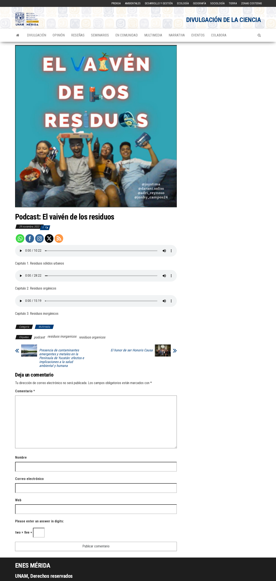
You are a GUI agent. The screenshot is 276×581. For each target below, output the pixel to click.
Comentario (25, 391)
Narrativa (177, 35)
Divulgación (36, 35)
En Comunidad (126, 35)
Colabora (218, 35)
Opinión (59, 35)
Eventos (198, 35)
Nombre (21, 457)
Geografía (199, 3)
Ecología (183, 3)
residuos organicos (92, 337)
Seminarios (100, 35)
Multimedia (153, 35)
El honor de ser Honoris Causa (132, 350)
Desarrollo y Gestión (159, 3)
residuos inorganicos (61, 336)
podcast (39, 337)
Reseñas (78, 35)
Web (18, 500)
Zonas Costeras (251, 3)
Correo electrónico (29, 479)
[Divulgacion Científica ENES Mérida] (18, 35)
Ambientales (133, 3)
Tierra (233, 3)
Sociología (217, 3)
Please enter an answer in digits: (39, 521)
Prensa (116, 3)
